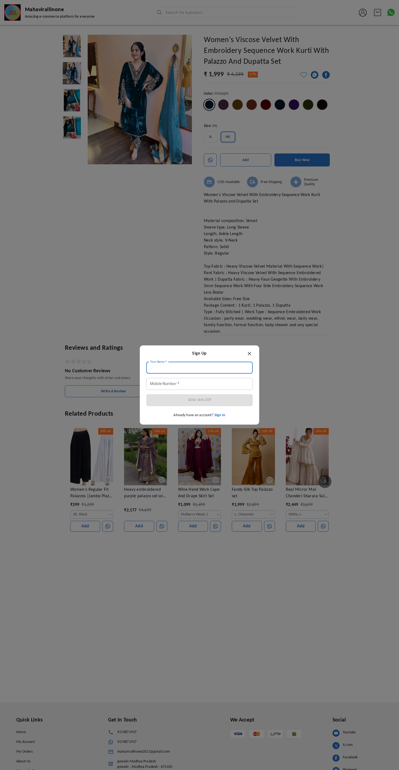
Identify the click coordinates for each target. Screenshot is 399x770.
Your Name (158, 362)
